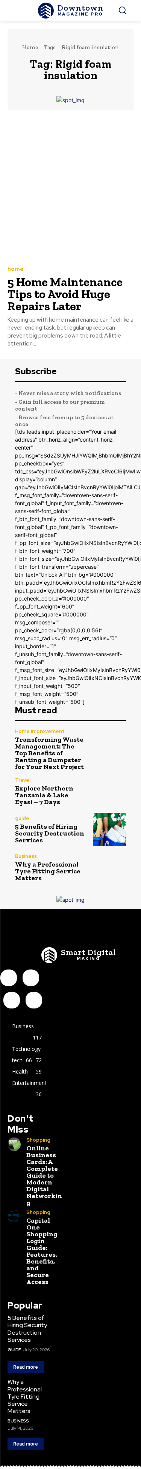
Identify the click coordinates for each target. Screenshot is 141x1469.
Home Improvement (40, 731)
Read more (25, 1367)
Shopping (38, 1140)
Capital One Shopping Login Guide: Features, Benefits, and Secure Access (42, 1251)
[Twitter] (34, 1000)
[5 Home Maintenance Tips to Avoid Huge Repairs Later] (70, 187)
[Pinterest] (11, 1000)
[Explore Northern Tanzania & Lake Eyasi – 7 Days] (109, 791)
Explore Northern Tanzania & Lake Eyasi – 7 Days (44, 795)
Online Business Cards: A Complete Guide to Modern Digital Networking (44, 1175)
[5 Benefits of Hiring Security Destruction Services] (109, 830)
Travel (22, 780)
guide (22, 818)
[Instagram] (31, 977)
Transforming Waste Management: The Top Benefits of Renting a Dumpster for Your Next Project (49, 753)
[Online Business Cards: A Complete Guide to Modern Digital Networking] (14, 1144)
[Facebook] (8, 977)
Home (30, 47)
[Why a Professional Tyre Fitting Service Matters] (109, 867)
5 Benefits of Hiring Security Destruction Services (49, 833)
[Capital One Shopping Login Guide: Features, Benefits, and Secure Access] (14, 1216)
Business (26, 856)
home (16, 269)
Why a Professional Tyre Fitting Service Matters (47, 871)
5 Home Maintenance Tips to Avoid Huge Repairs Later (65, 294)
